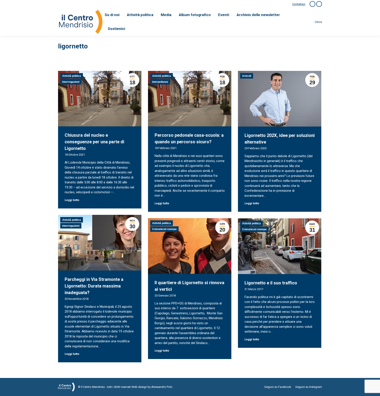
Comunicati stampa (164, 229)
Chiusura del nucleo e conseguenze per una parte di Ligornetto (94, 142)
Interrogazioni (70, 81)
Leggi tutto (72, 200)
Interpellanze (160, 81)
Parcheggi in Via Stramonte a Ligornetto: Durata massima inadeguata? (94, 286)
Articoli (246, 75)
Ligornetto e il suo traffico (271, 282)
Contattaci (298, 4)
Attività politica (71, 75)
